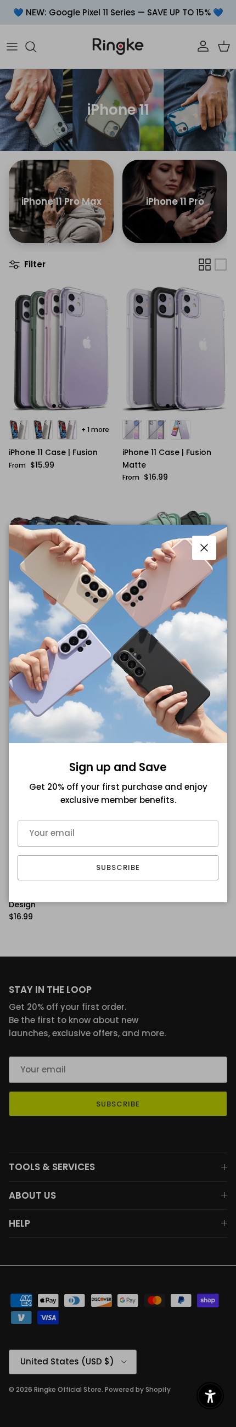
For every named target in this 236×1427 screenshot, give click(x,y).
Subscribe (118, 867)
